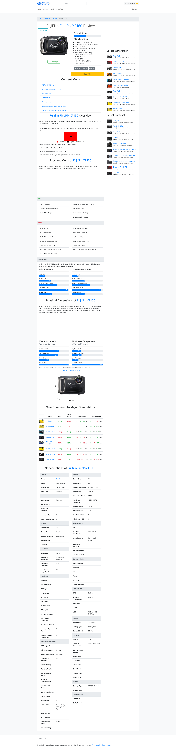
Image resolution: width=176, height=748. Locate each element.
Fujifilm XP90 (50, 426)
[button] (87, 74)
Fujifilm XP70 (50, 421)
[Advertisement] (71, 184)
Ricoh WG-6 (117, 73)
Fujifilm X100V (118, 126)
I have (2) (84, 68)
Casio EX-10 (50, 437)
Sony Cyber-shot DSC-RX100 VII (124, 149)
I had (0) (91, 68)
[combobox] (75, 3)
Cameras (45, 9)
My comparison (131, 3)
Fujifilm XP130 (50, 432)
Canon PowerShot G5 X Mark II (124, 161)
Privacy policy (96, 745)
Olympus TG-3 (50, 454)
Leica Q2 (116, 173)
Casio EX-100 (50, 459)
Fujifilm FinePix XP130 (121, 79)
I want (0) (77, 68)
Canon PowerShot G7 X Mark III (124, 155)
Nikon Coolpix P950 (120, 144)
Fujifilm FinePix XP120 (121, 103)
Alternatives (43, 30)
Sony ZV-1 (116, 120)
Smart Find (59, 9)
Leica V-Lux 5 (118, 138)
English (134, 9)
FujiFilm (54, 19)
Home (39, 9)
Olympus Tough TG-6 (121, 62)
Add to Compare (54, 62)
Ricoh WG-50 (117, 91)
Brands (52, 9)
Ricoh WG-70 (117, 56)
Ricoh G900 (117, 68)
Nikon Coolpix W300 (120, 85)
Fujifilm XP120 (50, 449)
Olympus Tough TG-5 (121, 97)
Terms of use (106, 745)
